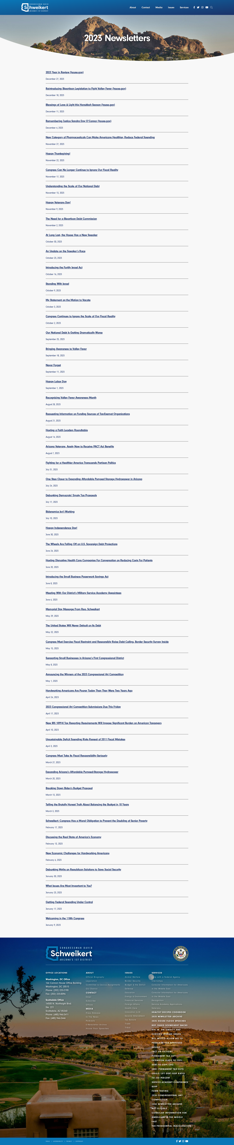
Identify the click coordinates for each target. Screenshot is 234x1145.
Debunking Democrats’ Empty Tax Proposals (71, 495)
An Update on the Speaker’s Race (65, 251)
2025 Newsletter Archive (167, 1016)
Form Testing (160, 1091)
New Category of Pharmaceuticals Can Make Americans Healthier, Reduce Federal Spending (100, 137)
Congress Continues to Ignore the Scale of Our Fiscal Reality (80, 316)
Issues (171, 7)
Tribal (128, 1028)
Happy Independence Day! (61, 527)
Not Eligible (159, 1108)
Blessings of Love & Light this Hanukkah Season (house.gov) (80, 104)
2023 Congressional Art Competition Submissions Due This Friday (83, 706)
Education (130, 993)
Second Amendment (135, 1016)
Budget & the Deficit (135, 985)
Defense (129, 989)
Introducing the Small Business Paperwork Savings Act (77, 576)
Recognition (158, 1000)
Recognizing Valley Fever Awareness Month (71, 397)
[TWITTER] (180, 1141)
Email (88, 997)
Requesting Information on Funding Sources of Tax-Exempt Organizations (88, 413)
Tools (48, 1141)
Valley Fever (131, 1031)
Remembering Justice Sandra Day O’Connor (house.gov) (78, 121)
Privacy (69, 1141)
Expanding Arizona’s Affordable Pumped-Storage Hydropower (82, 772)
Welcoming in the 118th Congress (65, 918)
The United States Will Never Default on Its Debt (73, 625)
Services (184, 7)
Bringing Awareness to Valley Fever (66, 348)
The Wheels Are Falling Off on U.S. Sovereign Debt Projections (81, 544)
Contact (146, 7)
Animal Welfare (132, 977)
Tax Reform (130, 1020)
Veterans (129, 1035)
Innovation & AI (133, 1012)
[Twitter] (198, 7)
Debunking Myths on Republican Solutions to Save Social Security (83, 869)
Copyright (79, 1141)
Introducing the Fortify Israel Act (64, 267)
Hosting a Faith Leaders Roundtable (67, 430)
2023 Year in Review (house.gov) (64, 72)
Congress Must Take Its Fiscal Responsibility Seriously (76, 755)
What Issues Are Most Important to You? (69, 885)
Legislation (91, 981)
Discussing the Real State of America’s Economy (73, 837)
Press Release (93, 1013)
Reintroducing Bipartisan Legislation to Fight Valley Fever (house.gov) (86, 88)
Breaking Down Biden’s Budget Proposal (69, 788)
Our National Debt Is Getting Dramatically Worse (74, 332)
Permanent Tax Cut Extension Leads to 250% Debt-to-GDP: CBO (167, 1060)
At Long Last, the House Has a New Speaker (71, 235)
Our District (92, 989)
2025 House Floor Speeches (169, 1021)
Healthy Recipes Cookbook (169, 1012)
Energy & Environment (136, 996)
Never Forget (53, 365)
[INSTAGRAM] (183, 1141)
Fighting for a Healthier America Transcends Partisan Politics (81, 462)
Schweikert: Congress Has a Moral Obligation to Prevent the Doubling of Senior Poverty (96, 820)
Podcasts (90, 1021)
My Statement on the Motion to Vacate (68, 300)
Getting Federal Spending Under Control (69, 902)
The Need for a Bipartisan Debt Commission (71, 218)
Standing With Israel (57, 283)
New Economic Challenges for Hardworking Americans (77, 853)
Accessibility (58, 1141)
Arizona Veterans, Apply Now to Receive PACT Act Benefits (80, 446)
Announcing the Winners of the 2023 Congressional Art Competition (84, 674)
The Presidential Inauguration (171, 1126)
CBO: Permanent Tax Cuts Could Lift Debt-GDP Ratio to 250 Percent (168, 1073)
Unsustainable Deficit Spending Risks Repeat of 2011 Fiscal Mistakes (85, 739)
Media (159, 7)
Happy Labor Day (56, 381)
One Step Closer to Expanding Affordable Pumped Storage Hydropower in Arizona (94, 479)
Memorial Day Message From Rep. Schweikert (73, 609)
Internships (157, 981)
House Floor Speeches (97, 1028)
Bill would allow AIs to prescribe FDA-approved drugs (167, 1043)
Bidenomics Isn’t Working (60, 511)
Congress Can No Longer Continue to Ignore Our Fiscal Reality (82, 169)
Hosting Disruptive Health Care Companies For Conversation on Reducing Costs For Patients (99, 560)
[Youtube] (206, 7)
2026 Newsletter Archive (167, 1104)
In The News (92, 1017)
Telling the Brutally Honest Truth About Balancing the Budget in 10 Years (87, 804)
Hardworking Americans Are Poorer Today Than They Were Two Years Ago (89, 690)
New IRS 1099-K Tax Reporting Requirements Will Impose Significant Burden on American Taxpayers (103, 723)
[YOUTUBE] (186, 1141)
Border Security (133, 981)
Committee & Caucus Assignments (103, 985)
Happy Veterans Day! (58, 202)
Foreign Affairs (132, 1004)
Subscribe (91, 1001)
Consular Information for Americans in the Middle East (169, 1117)
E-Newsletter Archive (96, 1025)
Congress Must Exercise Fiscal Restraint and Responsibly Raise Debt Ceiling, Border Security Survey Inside (107, 641)
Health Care (131, 1008)
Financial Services (134, 1000)
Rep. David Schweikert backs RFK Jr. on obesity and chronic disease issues (170, 1029)
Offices (89, 1005)
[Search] (211, 7)
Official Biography (95, 977)
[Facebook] (194, 7)
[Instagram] (202, 7)
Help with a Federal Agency (166, 977)
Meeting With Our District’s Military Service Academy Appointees (83, 592)
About (133, 7)
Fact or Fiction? (162, 1051)
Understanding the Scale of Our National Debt (72, 186)
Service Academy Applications (167, 1004)
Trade (128, 1024)
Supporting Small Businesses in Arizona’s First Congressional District (85, 658)
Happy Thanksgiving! (58, 153)
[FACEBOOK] (177, 1141)
